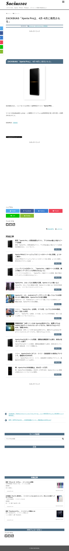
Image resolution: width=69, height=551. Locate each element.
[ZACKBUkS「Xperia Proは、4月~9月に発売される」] (41, 211)
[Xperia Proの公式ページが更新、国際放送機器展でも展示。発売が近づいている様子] (10, 343)
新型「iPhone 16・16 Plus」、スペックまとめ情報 (19, 482)
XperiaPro (51, 229)
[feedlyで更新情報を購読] (10, 224)
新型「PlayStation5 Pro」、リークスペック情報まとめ (20, 511)
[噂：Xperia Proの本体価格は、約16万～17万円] (10, 371)
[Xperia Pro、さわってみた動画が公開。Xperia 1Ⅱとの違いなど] (10, 286)
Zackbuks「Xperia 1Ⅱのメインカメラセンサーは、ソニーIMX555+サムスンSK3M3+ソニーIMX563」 (36, 414)
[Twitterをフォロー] (7, 224)
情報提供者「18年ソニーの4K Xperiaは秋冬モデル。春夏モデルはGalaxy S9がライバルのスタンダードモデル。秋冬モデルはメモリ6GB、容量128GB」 (37, 325)
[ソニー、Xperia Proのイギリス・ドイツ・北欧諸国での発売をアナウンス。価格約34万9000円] (10, 357)
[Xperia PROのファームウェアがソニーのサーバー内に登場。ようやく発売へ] (10, 258)
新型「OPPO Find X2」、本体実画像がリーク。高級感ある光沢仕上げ (30, 420)
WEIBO (15, 122)
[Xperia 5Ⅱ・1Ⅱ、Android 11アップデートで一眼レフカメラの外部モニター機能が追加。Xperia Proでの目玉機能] (10, 298)
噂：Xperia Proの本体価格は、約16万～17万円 (31, 367)
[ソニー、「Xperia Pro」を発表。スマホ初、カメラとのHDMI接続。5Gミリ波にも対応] (10, 312)
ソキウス (59, 229)
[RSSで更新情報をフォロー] (13, 224)
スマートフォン (39, 26)
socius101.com (10, 491)
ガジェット (31, 26)
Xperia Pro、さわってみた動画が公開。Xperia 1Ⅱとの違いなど (37, 283)
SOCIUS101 (36, 548)
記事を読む (58, 249)
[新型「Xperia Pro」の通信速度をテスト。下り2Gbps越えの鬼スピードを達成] (10, 244)
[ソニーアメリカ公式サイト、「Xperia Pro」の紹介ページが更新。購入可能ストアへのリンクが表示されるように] (10, 272)
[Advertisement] (34, 44)
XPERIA (45, 26)
